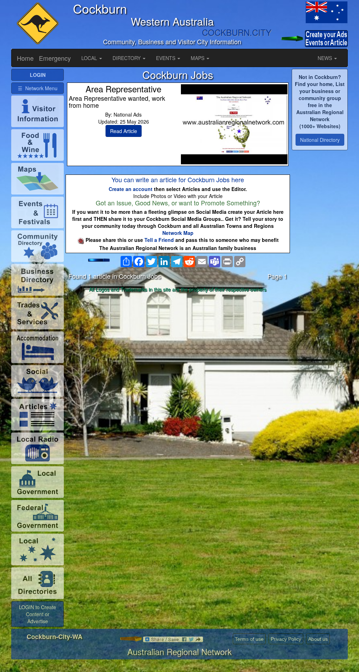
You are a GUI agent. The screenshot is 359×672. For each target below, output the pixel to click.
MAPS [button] (198, 57)
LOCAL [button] (90, 57)
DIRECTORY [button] (127, 57)
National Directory (320, 139)
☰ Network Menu (37, 88)
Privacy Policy (286, 639)
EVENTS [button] (166, 57)
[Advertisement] (178, 350)
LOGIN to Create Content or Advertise (37, 614)
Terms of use (249, 639)
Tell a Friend (159, 239)
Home (25, 57)
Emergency (55, 57)
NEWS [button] (325, 57)
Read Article (123, 130)
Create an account (131, 188)
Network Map (178, 232)
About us (318, 639)
